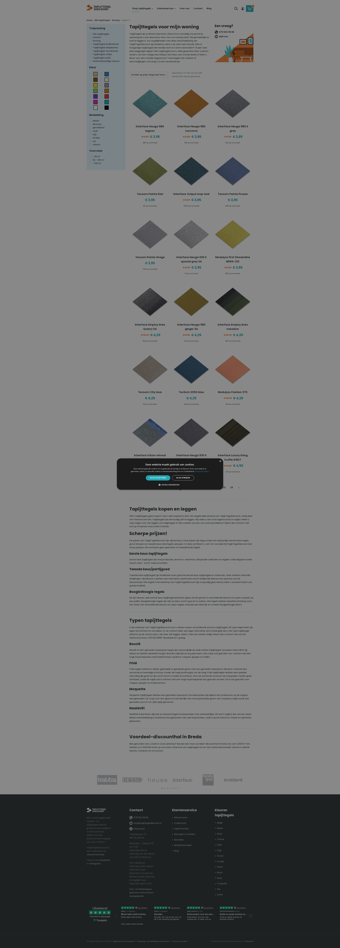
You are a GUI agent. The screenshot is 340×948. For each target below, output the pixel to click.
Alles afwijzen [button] (183, 478)
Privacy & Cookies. (202, 471)
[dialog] (170, 474)
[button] (170, 484)
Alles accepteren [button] (158, 478)
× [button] (220, 461)
